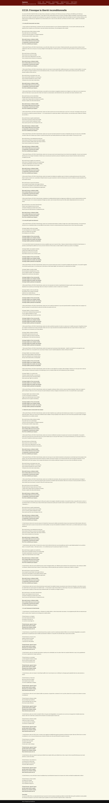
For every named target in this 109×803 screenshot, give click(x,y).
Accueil (39, 2)
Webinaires (48, 2)
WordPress (32, 801)
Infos (43, 2)
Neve (23, 801)
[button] (46, 3)
